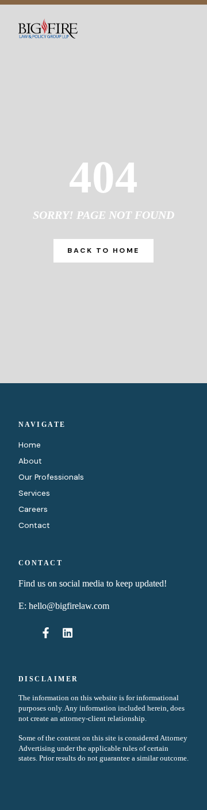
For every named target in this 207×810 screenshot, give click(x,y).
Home (29, 444)
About (30, 461)
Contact (34, 525)
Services (34, 493)
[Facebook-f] (45, 632)
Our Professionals (51, 477)
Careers (33, 509)
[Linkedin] (68, 632)
